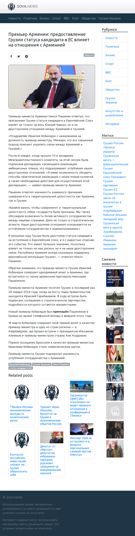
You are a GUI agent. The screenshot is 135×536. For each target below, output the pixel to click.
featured (108, 215)
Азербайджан (112, 210)
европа (117, 227)
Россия (119, 143)
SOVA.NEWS (14, 497)
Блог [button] (75, 18)
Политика (112, 46)
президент (110, 248)
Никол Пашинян (61, 364)
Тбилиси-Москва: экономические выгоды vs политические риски (21, 413)
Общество (112, 89)
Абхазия (121, 215)
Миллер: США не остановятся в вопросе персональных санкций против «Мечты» (81, 446)
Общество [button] (89, 18)
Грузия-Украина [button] (110, 18)
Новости (89, 55)
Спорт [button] (56, 18)
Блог (108, 81)
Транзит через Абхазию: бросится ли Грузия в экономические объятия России (50, 415)
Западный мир (113, 219)
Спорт (109, 64)
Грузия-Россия (113, 193)
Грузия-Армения (41, 364)
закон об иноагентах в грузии (112, 202)
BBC (108, 72)
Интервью (112, 124)
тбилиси (109, 147)
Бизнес (110, 55)
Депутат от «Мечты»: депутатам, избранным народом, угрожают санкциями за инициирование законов (50, 460)
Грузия (108, 143)
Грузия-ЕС (110, 189)
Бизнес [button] (45, 18)
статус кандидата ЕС (20, 368)
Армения (109, 244)
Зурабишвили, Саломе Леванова (113, 236)
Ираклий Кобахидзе (19, 364)
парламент (110, 185)
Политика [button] (30, 18)
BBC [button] (66, 18)
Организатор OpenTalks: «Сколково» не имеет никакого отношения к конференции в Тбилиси (80, 405)
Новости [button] (14, 18)
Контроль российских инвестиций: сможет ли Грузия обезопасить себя (18, 464)
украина (109, 151)
